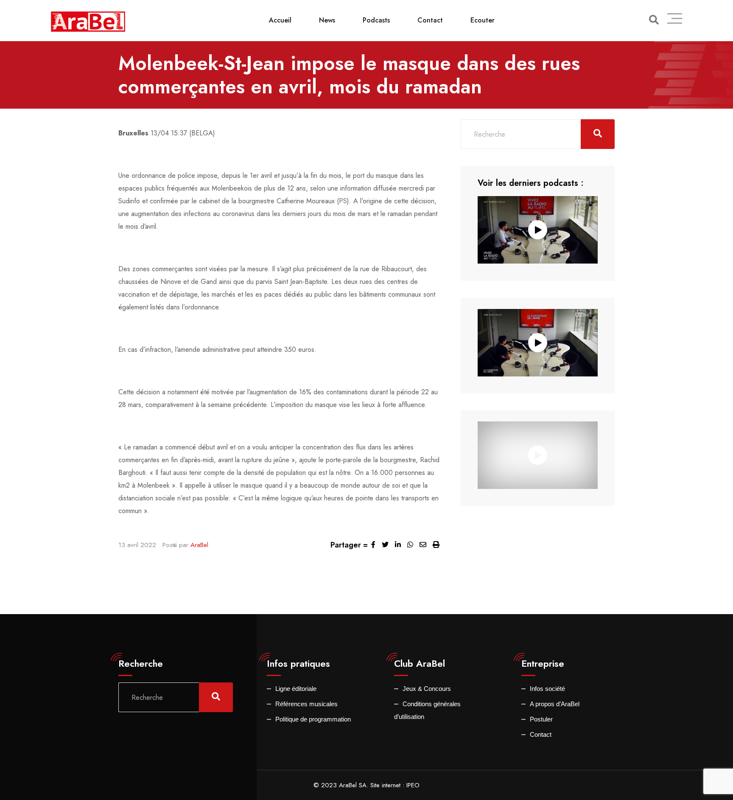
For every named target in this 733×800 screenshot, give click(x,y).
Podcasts (376, 20)
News (327, 20)
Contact (430, 20)
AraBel (199, 545)
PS (343, 201)
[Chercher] (654, 20)
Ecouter (482, 20)
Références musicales (306, 703)
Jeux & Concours (427, 688)
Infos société (547, 688)
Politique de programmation (313, 719)
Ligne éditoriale (295, 688)
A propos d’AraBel (554, 703)
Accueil (280, 20)
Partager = (349, 544)
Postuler (541, 719)
